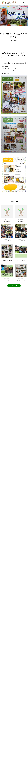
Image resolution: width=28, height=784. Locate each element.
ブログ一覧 (14, 285)
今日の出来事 (14, 40)
